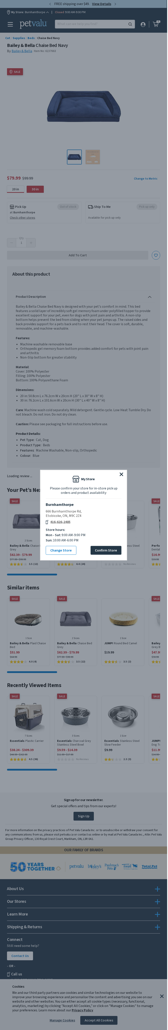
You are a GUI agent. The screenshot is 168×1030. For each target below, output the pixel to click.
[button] (121, 474)
